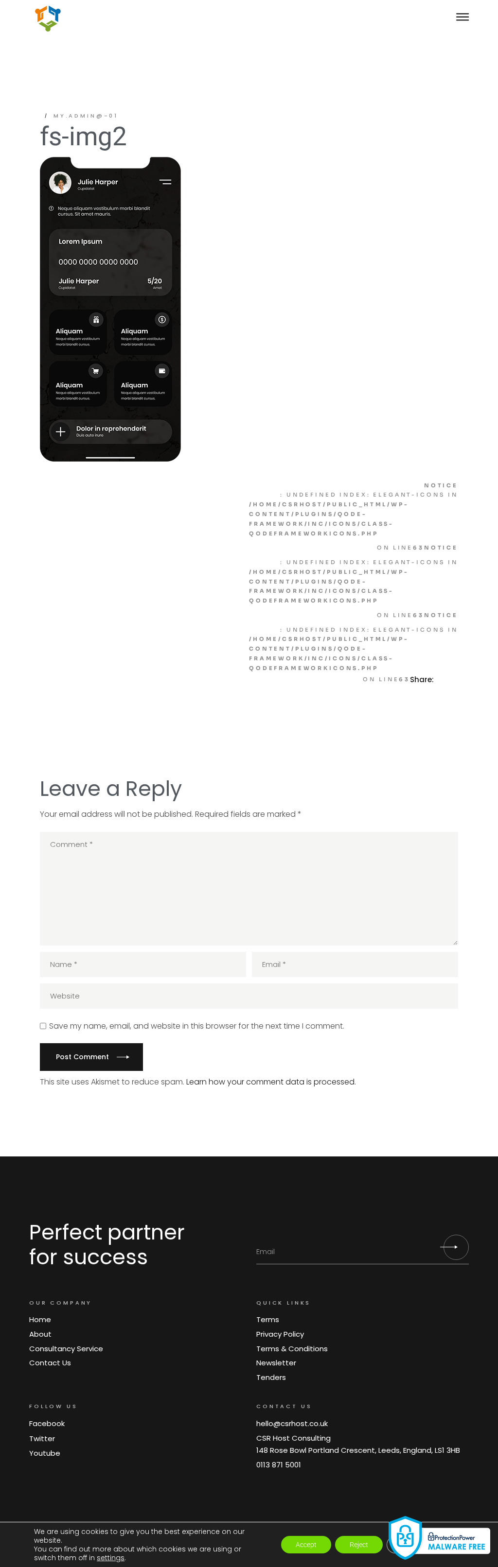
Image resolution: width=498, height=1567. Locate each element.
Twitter (42, 1438)
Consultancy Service (66, 1348)
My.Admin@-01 (85, 116)
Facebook (47, 1423)
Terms (267, 1319)
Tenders (271, 1377)
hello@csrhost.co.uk (292, 1423)
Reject (359, 1545)
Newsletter (276, 1363)
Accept (306, 1545)
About (40, 1334)
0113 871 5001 (278, 1465)
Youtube (44, 1453)
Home (40, 1319)
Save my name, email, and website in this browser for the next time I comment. (196, 1026)
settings (110, 1557)
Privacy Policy (280, 1334)
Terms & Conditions (292, 1348)
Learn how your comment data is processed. (271, 1081)
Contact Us (50, 1363)
